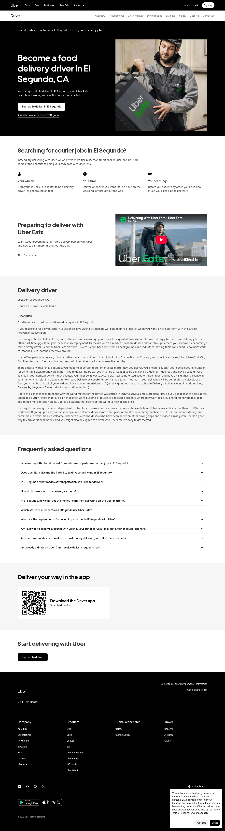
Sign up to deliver (32, 657)
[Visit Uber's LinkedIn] (20, 786)
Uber (15, 5)
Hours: (22, 306)
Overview (100, 15)
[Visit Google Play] (28, 802)
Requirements (116, 15)
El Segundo (61, 30)
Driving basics (154, 15)
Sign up (208, 5)
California (44, 30)
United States (26, 30)
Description (25, 316)
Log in (196, 5)
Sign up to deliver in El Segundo (41, 106)
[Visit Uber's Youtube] (27, 786)
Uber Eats (64, 5)
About (77, 5)
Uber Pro (194, 15)
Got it (215, 822)
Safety (182, 15)
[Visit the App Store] (51, 803)
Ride (27, 5)
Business (49, 5)
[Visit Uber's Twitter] (43, 786)
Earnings (170, 15)
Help (185, 5)
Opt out (201, 822)
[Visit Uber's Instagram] (35, 786)
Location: (23, 299)
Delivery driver (135, 15)
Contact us (208, 15)
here (206, 813)
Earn (37, 5)
